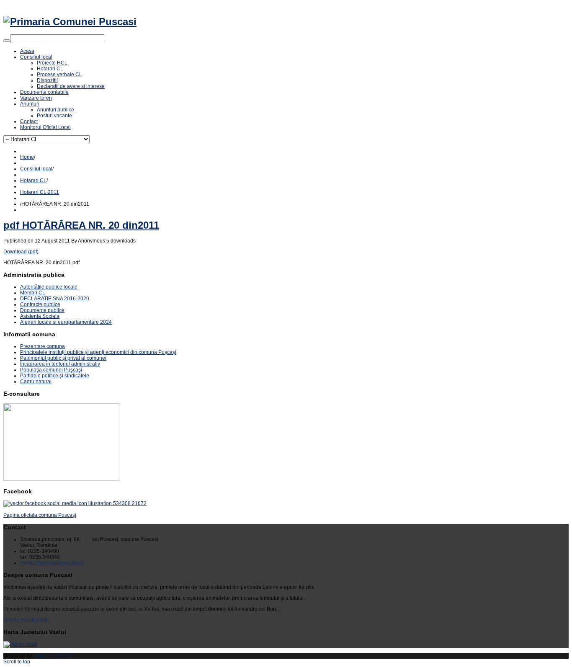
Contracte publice (40, 304)
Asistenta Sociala (39, 316)
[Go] (6, 40)
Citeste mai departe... (27, 620)
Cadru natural (36, 381)
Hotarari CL (33, 180)
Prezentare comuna (42, 346)
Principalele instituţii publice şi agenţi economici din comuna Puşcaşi (98, 352)
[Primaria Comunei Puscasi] (70, 21)
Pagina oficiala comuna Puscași (39, 515)
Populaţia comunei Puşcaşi (51, 370)
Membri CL (32, 293)
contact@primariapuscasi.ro (52, 563)
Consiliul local (36, 169)
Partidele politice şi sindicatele (54, 376)
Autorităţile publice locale (48, 287)
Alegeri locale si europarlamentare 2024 (66, 322)
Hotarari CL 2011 (39, 192)
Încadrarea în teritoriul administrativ (60, 364)
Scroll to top (16, 662)
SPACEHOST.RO (52, 656)
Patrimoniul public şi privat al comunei (63, 358)
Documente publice (42, 310)
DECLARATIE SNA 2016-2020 (54, 299)
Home (27, 157)
